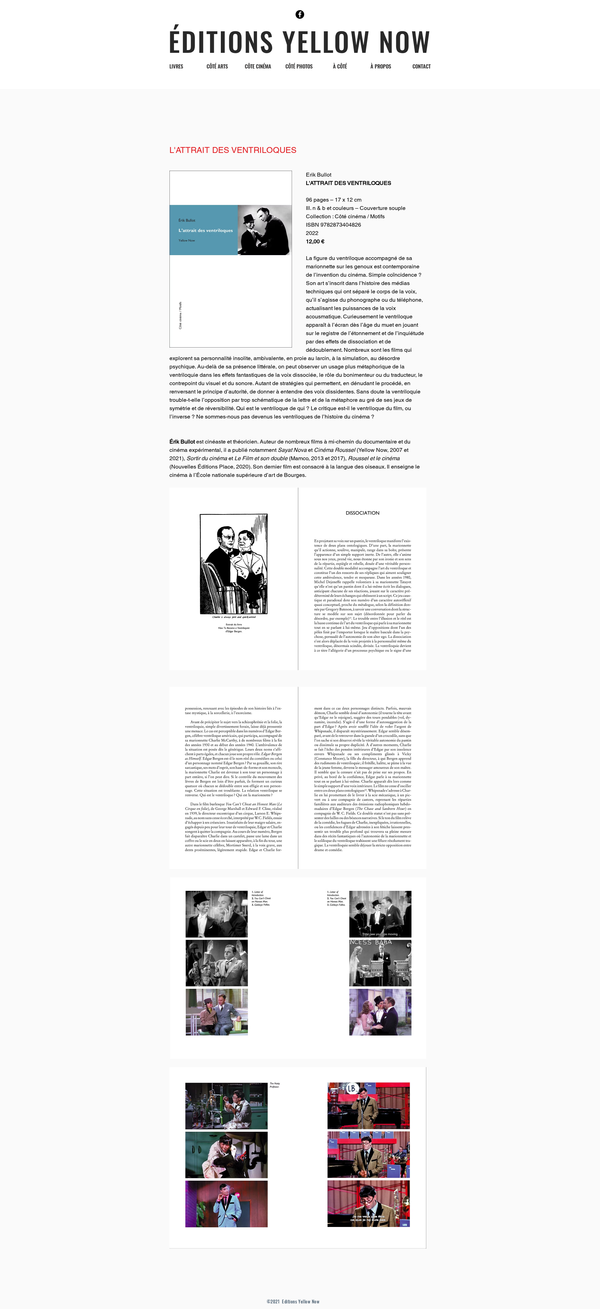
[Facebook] (299, 14)
